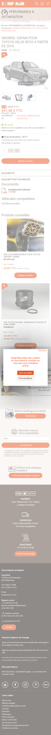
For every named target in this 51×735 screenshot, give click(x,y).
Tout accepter (25, 372)
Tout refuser (42, 351)
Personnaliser (25, 378)
